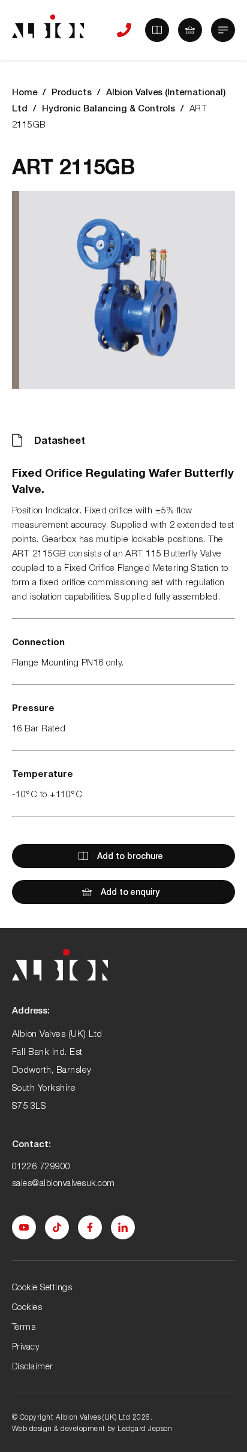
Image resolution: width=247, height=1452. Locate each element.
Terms (23, 1326)
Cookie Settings (42, 1287)
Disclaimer (32, 1366)
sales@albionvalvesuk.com (63, 1183)
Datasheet (59, 440)
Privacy (25, 1346)
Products (72, 91)
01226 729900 (41, 1166)
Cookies (27, 1307)
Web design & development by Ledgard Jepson (92, 1428)
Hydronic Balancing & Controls (108, 107)
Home (24, 91)
